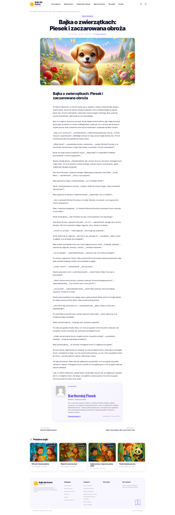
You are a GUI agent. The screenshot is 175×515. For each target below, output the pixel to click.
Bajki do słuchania (99, 4)
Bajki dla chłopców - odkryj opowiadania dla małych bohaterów (90, 497)
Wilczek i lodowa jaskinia (40, 464)
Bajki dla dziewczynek (89, 488)
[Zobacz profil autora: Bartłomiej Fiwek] (61, 390)
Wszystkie (112, 4)
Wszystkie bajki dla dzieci (45, 11)
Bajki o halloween (88, 504)
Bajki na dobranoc (68, 488)
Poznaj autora (74, 416)
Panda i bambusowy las (127, 464)
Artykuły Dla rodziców (83, 4)
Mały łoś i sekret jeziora (69, 464)
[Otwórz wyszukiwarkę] (141, 4)
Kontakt (121, 4)
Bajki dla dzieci (68, 4)
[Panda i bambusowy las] (131, 452)
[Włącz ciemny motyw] (146, 4)
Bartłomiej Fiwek (82, 396)
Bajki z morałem (87, 501)
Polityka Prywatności (69, 500)
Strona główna (55, 4)
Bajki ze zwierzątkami (87, 16)
